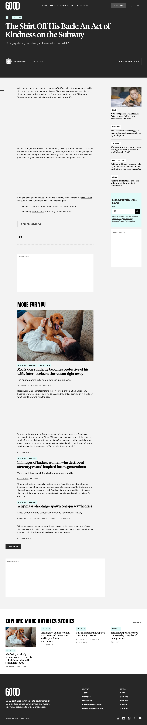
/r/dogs (45, 437)
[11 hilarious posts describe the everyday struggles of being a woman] (126, 635)
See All (136, 623)
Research (116, 127)
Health (74, 5)
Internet (116, 143)
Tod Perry (21, 386)
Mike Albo (21, 61)
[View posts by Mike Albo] (9, 61)
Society (54, 5)
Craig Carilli (22, 479)
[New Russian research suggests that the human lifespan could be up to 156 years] (126, 130)
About (85, 692)
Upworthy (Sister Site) (93, 708)
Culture (85, 5)
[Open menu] (138, 5)
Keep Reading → (24, 452)
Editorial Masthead (92, 704)
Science (64, 5)
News (44, 5)
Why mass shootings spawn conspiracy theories (54, 506)
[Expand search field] (131, 5)
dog (47, 397)
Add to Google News (130, 61)
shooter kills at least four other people (52, 532)
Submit (138, 212)
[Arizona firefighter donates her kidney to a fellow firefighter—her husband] (126, 180)
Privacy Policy (128, 219)
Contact (86, 696)
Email (116, 206)
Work (114, 110)
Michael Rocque (49, 518)
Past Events (44, 365)
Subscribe (118, 6)
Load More (13, 547)
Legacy (32, 365)
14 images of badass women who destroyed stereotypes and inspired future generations (51, 464)
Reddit (81, 434)
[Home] (7, 17)
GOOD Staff (33, 386)
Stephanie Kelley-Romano (28, 518)
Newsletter (87, 700)
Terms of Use (117, 219)
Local (114, 177)
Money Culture (118, 160)
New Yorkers (38, 211)
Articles (17, 17)
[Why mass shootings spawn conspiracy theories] (91, 635)
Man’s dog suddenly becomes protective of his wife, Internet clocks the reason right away (53, 371)
